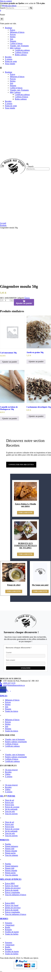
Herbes (12, 37)
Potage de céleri (13, 585)
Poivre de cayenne (12, 807)
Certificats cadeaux (12, 746)
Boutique (8, 28)
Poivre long (9, 805)
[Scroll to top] (1, 971)
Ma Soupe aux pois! (40, 585)
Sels (11, 39)
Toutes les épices (11, 711)
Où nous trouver (11, 770)
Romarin (8, 930)
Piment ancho (10, 853)
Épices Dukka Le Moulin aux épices (25, 505)
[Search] (31, 8)
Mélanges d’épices (17, 32)
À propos (8, 59)
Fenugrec (8, 923)
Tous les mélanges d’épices (15, 895)
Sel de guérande (11, 809)
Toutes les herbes (11, 934)
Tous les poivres (11, 814)
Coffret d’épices (16, 43)
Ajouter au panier (24, 303)
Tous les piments (11, 855)
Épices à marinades (12, 892)
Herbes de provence (13, 888)
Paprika (8, 844)
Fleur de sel (9, 800)
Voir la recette (25, 512)
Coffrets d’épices (21, 52)
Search (2, 8)
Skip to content (6, 1)
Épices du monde (11, 890)
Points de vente (11, 61)
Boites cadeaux (21, 55)
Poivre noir (9, 802)
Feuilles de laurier (12, 932)
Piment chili (9, 848)
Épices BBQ (10, 883)
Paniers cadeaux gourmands (16, 742)
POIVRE (11, 796)
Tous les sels (10, 811)
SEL (2, 796)
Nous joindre (10, 64)
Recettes (8, 57)
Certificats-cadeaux (22, 50)
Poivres (13, 34)
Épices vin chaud (11, 886)
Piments (13, 41)
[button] (2, 19)
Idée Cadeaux (15, 48)
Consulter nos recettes (21, 464)
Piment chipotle (11, 851)
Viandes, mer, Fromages (19, 46)
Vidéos (7, 774)
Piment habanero (11, 846)
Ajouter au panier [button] (9, 362)
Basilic (7, 927)
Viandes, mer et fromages (15, 739)
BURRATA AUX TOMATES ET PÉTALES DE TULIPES (25, 545)
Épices (12, 30)
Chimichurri (9, 925)
